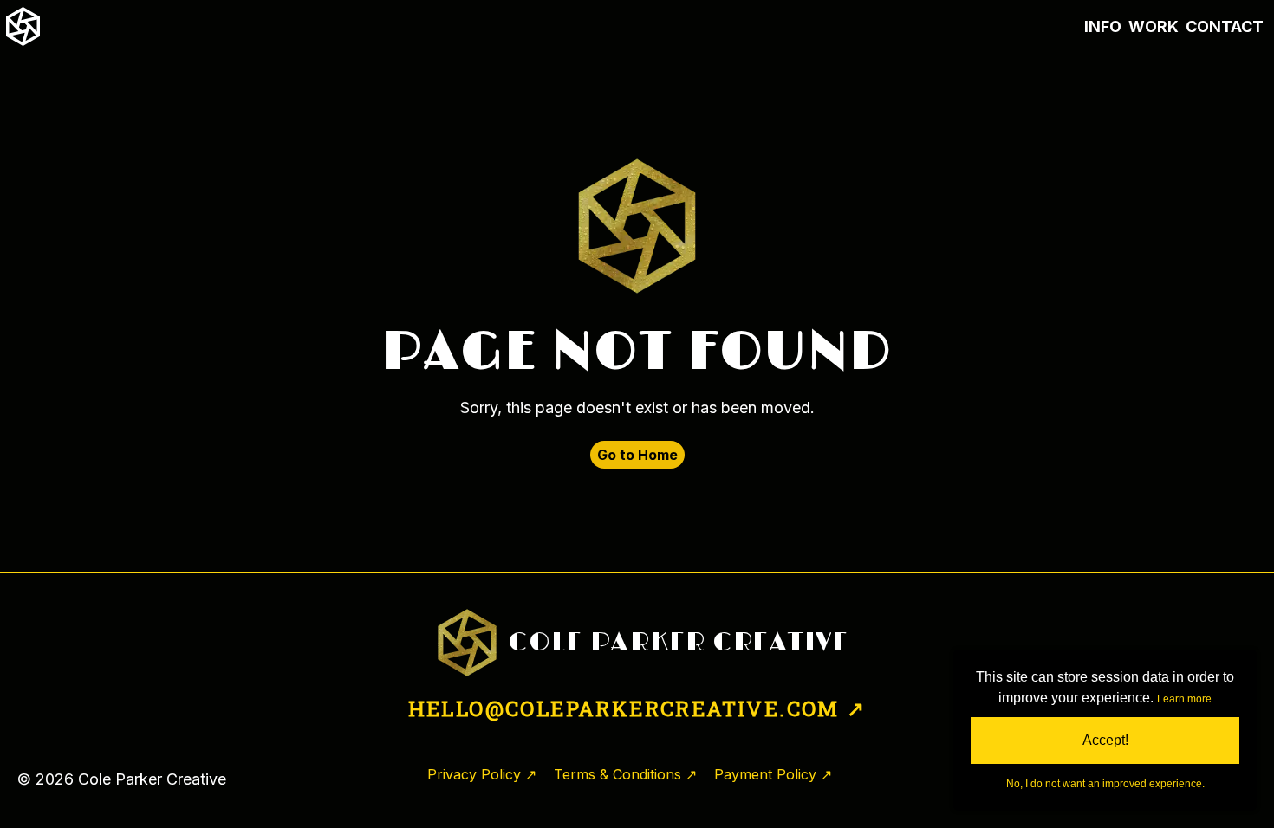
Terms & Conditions (617, 774)
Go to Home (637, 454)
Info (1102, 26)
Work (1153, 26)
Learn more (1184, 699)
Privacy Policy (474, 774)
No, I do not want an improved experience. (1105, 784)
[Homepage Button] (22, 26)
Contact (1225, 26)
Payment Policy (765, 774)
